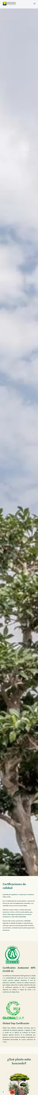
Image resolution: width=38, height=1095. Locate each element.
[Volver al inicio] (9, 3)
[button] (34, 3)
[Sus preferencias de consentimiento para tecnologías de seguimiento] (3, 1092)
